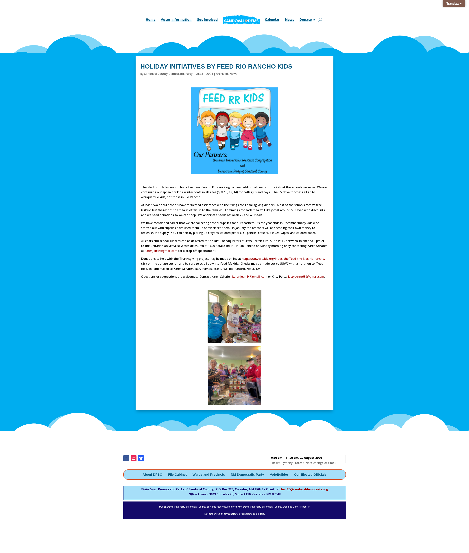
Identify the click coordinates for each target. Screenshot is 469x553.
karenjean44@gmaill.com (249, 277)
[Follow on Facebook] (126, 458)
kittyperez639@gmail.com (306, 277)
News (289, 19)
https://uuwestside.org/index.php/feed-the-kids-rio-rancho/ (283, 259)
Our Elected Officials (310, 474)
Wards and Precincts (209, 474)
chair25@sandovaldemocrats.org (304, 489)
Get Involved (207, 19)
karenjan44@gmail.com (161, 251)
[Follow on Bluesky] (141, 458)
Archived (222, 74)
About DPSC (152, 474)
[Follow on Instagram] (133, 458)
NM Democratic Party (247, 474)
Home (151, 19)
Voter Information (176, 19)
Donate (305, 19)
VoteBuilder (279, 474)
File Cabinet (177, 474)
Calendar (272, 19)
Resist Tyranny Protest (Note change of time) (303, 463)
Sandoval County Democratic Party (168, 74)
